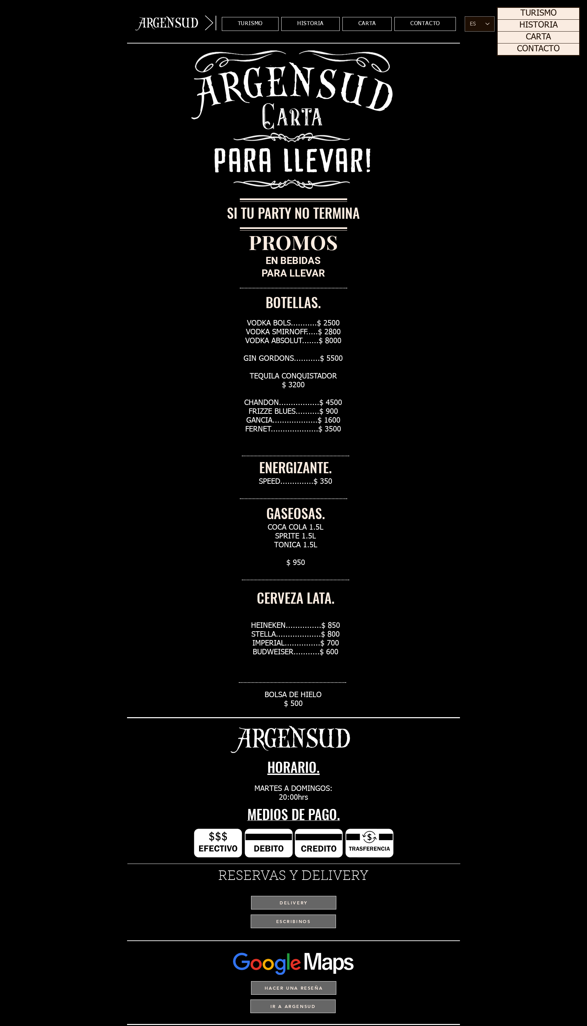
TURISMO (538, 13)
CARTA (538, 37)
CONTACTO (538, 49)
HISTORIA (538, 25)
